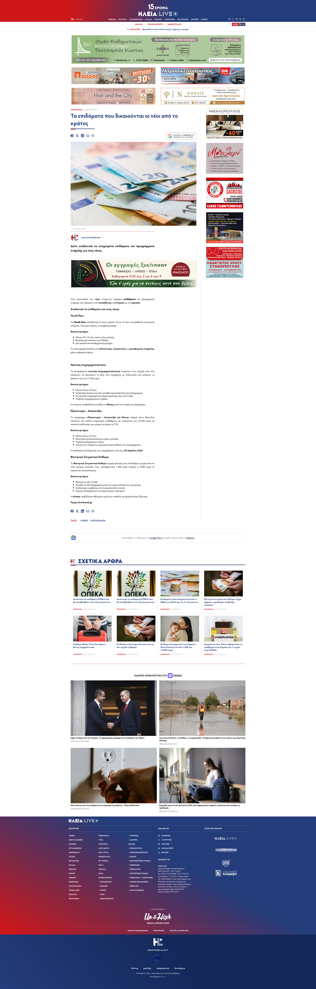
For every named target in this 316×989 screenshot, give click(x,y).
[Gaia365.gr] (226, 862)
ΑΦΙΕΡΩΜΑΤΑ (74, 852)
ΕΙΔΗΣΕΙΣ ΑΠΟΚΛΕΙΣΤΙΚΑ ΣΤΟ (150, 675)
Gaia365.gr (147, 968)
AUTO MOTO (104, 848)
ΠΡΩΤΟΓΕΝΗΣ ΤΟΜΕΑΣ (139, 873)
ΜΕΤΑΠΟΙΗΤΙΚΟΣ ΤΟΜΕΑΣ (140, 861)
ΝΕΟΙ (85, 520)
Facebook (165, 835)
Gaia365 (139, 24)
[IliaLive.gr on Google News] (240, 19)
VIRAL (101, 873)
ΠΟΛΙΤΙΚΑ (122, 19)
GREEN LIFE (134, 886)
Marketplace (174, 24)
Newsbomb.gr (85, 502)
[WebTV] (238, 24)
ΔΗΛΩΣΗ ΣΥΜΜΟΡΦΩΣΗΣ (138, 930)
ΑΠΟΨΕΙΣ (195, 19)
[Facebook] (72, 136)
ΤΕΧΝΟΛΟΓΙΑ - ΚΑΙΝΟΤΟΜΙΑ (141, 877)
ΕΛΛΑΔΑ (148, 19)
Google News (155, 537)
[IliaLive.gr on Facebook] (229, 19)
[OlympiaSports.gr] (226, 850)
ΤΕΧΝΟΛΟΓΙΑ (104, 835)
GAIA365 (131, 844)
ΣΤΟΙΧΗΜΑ (134, 835)
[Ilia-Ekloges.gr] (226, 874)
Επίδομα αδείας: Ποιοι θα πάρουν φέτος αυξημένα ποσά (89, 646)
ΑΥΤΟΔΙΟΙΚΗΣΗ (136, 19)
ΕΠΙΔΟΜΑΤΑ (99, 520)
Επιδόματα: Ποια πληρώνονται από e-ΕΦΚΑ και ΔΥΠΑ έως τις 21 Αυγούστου (179, 600)
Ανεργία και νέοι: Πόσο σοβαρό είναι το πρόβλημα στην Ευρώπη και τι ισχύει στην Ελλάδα (223, 647)
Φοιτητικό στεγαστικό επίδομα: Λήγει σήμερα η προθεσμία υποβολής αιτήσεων (222, 602)
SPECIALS (102, 869)
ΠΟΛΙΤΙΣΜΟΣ (183, 19)
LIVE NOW (135, 29)
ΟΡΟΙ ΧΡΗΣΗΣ (158, 930)
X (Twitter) (166, 840)
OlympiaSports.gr (162, 968)
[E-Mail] (87, 136)
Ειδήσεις (190, 537)
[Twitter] (77, 136)
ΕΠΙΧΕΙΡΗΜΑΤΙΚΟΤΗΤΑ (139, 852)
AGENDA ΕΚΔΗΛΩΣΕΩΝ (139, 882)
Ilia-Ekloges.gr (179, 968)
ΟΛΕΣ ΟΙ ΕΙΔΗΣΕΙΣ (76, 840)
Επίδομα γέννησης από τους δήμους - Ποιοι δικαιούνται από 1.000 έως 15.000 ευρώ (178, 647)
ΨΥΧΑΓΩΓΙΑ (103, 844)
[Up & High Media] (158, 918)
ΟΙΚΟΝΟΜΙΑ (170, 19)
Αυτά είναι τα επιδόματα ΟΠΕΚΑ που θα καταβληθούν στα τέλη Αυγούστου (92, 600)
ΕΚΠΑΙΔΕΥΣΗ (74, 861)
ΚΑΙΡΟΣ (204, 19)
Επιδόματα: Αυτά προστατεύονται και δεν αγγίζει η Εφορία (135, 646)
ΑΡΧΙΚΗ (72, 835)
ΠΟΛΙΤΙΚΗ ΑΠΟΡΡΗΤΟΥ (179, 930)
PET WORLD (103, 861)
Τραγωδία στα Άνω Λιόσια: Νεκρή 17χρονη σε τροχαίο (165, 29)
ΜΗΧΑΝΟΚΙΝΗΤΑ (107, 898)
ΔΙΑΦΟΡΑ (134, 840)
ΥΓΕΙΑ (101, 840)
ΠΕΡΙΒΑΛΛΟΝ (74, 890)
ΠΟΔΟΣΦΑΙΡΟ (106, 882)
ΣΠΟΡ (102, 894)
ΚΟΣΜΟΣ (158, 19)
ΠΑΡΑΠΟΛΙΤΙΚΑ (75, 886)
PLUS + (101, 865)
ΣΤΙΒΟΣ (103, 890)
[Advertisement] (224, 297)
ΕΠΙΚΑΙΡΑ (112, 19)
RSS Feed (164, 852)
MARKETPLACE (104, 856)
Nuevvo (163, 976)
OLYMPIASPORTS (105, 877)
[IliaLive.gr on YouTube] (237, 19)
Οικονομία (76, 109)
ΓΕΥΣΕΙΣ (72, 856)
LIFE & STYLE (103, 852)
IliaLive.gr (134, 968)
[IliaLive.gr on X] (233, 19)
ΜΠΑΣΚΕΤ (104, 886)
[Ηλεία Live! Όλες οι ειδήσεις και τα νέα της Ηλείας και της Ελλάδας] (158, 10)
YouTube (165, 844)
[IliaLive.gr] (226, 838)
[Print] (92, 136)
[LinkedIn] (82, 136)
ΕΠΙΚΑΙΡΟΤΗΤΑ (136, 848)
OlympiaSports (155, 24)
